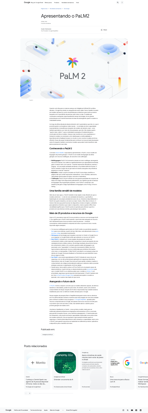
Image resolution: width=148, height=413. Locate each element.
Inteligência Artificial (48, 334)
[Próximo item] (30, 393)
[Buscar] (118, 2)
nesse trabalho (60, 152)
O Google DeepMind (80, 299)
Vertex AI (89, 271)
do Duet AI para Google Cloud (64, 275)
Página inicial (44, 8)
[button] (104, 30)
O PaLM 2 (52, 286)
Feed (77, 2)
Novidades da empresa (68, 2)
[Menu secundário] (122, 2)
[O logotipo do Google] (8, 410)
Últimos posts (48, 2)
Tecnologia (66, 8)
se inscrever (90, 269)
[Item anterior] (26, 393)
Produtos (56, 2)
